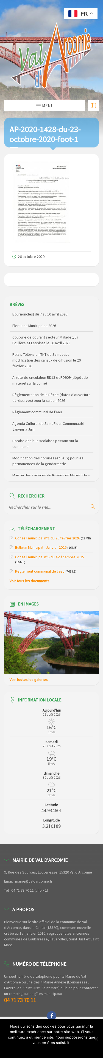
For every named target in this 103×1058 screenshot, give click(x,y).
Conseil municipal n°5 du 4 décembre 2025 (49, 556)
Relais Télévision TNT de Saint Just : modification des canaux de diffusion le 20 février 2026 (46, 351)
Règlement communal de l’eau (37, 403)
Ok (51, 1050)
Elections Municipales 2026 (34, 316)
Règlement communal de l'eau (40, 571)
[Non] (96, 1039)
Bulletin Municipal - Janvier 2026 (40, 547)
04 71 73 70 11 (20, 1000)
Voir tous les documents (29, 580)
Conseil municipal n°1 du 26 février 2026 (47, 538)
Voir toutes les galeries (29, 679)
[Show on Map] (93, 105)
